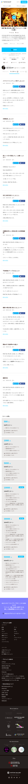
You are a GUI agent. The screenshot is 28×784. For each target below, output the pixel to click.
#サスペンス (12, 43)
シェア (6, 62)
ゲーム (15, 631)
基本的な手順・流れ (6, 666)
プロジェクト (5, 71)
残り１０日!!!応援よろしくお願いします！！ (13, 156)
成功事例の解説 (5, 668)
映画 (18, 32)
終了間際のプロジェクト (7, 654)
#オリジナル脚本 (20, 43)
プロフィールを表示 (20, 68)
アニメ (3, 631)
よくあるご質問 (5, 690)
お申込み (4, 661)
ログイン (18, 2)
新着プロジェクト (6, 652)
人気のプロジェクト (6, 650)
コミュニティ (5, 633)
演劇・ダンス (4, 635)
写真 (3, 629)
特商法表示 (4, 701)
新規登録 (24, 2)
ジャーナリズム (5, 641)
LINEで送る (23, 62)
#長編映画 (6, 43)
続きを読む (5, 108)
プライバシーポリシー (7, 698)
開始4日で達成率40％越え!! (10, 344)
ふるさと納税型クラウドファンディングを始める (13, 676)
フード (15, 639)
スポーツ (4, 639)
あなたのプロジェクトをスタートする (15, 613)
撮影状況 (5, 378)
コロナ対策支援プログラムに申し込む (10, 680)
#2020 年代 (4, 688)
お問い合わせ (5, 692)
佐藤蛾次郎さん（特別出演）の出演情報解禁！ (14, 232)
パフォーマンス (17, 637)
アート (15, 627)
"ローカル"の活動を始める (8, 674)
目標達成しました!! (8, 119)
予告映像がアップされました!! (11, 271)
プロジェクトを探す (7, 6)
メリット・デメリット (6, 670)
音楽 (15, 629)
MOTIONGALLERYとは (7, 686)
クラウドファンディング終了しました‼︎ (13, 81)
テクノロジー (5, 637)
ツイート (15, 62)
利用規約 (4, 696)
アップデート (14, 71)
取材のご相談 (5, 694)
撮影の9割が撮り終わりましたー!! (12, 307)
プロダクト (16, 633)
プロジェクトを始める (21, 6)
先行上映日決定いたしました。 (11, 195)
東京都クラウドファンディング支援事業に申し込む (13, 678)
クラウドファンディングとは (8, 664)
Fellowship (4, 672)
